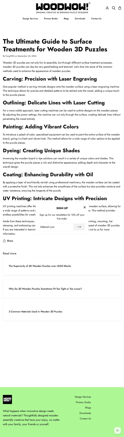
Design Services (83, 397)
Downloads (85, 413)
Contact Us (85, 418)
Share (10, 241)
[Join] (79, 227)
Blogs (88, 407)
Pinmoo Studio (83, 402)
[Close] (84, 207)
